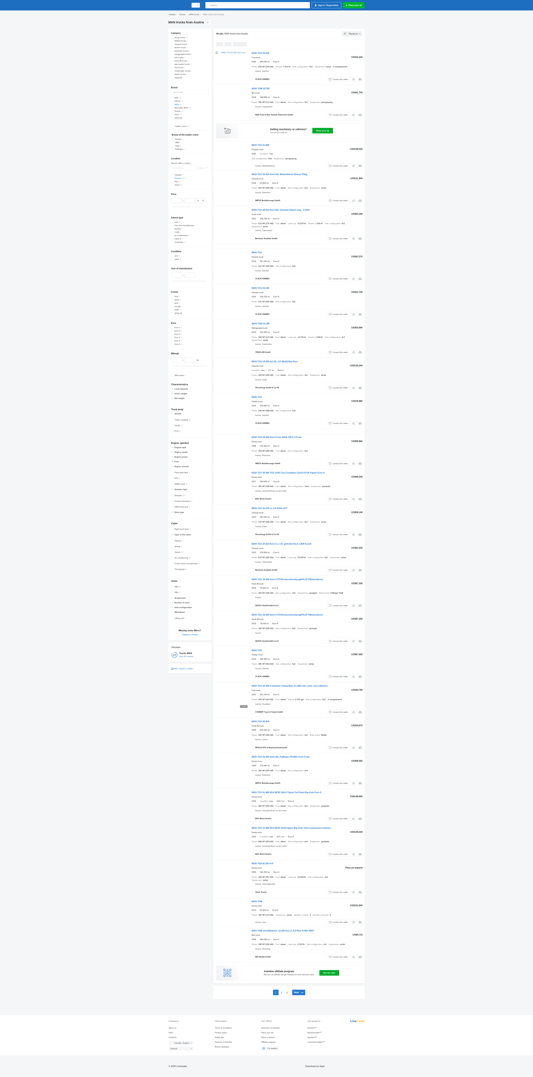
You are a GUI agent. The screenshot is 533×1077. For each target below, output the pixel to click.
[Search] (208, 5)
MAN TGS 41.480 (260, 145)
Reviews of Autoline (223, 1042)
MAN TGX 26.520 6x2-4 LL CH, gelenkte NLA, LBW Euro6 (281, 544)
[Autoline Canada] (178, 5)
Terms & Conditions (223, 1028)
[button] (353, 79)
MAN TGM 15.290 (261, 323)
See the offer (329, 973)
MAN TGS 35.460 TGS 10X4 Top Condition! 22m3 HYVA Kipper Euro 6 (288, 473)
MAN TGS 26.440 (260, 288)
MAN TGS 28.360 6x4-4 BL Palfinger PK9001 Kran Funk (281, 757)
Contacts (172, 1037)
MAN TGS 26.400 (260, 53)
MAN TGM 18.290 (261, 88)
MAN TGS (257, 252)
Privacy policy (221, 1032)
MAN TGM (257, 901)
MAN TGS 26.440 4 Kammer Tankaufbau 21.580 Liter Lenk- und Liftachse (290, 686)
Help (171, 1032)
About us (172, 1028)
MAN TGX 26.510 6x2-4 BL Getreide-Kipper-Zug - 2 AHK (281, 210)
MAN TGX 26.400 (260, 721)
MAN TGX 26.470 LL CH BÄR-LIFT (269, 508)
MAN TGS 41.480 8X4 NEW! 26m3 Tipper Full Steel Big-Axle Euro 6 (286, 792)
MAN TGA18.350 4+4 (262, 863)
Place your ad (322, 131)
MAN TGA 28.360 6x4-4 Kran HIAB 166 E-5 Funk (277, 437)
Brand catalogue (222, 1047)
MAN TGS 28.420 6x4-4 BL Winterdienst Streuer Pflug (279, 174)
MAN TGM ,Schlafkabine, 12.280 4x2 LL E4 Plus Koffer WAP (283, 931)
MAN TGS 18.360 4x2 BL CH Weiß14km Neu (274, 361)
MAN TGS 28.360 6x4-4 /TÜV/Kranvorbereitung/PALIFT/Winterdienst (287, 579)
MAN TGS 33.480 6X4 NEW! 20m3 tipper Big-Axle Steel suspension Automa (291, 828)
